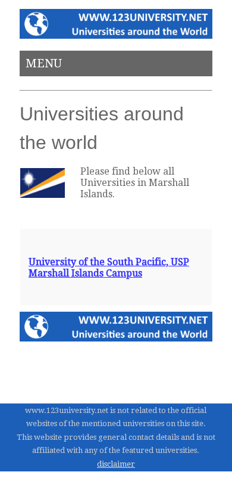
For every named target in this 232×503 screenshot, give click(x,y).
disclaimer (116, 463)
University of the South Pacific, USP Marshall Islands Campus (109, 267)
